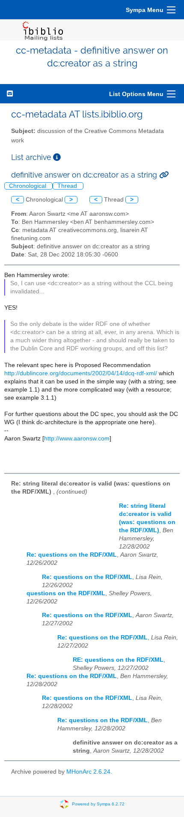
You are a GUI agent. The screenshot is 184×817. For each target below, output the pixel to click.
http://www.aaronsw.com (77, 438)
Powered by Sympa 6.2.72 (98, 804)
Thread (68, 186)
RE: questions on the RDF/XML (118, 660)
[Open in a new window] (57, 157)
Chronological (28, 186)
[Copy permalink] (164, 174)
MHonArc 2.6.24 (88, 772)
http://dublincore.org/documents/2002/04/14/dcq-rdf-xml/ (80, 373)
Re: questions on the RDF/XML (72, 555)
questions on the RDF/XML (66, 593)
